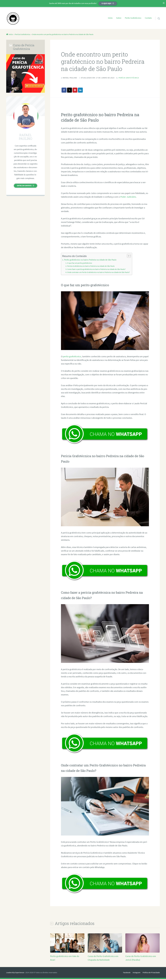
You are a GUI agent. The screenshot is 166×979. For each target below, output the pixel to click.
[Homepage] (13, 18)
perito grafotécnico (72, 356)
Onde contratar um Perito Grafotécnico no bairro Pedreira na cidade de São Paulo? (98, 272)
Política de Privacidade (151, 972)
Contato (148, 18)
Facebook (126, 972)
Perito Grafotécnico (133, 18)
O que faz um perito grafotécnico (79, 263)
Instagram (136, 972)
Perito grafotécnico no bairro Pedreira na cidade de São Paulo (90, 259)
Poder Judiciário (128, 196)
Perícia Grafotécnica (129, 78)
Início (110, 18)
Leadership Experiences (15, 972)
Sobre (118, 18)
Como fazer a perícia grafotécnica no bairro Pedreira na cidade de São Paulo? (96, 269)
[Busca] (157, 15)
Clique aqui (106, 3)
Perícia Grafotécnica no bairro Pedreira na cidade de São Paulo (91, 266)
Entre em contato (24, 185)
